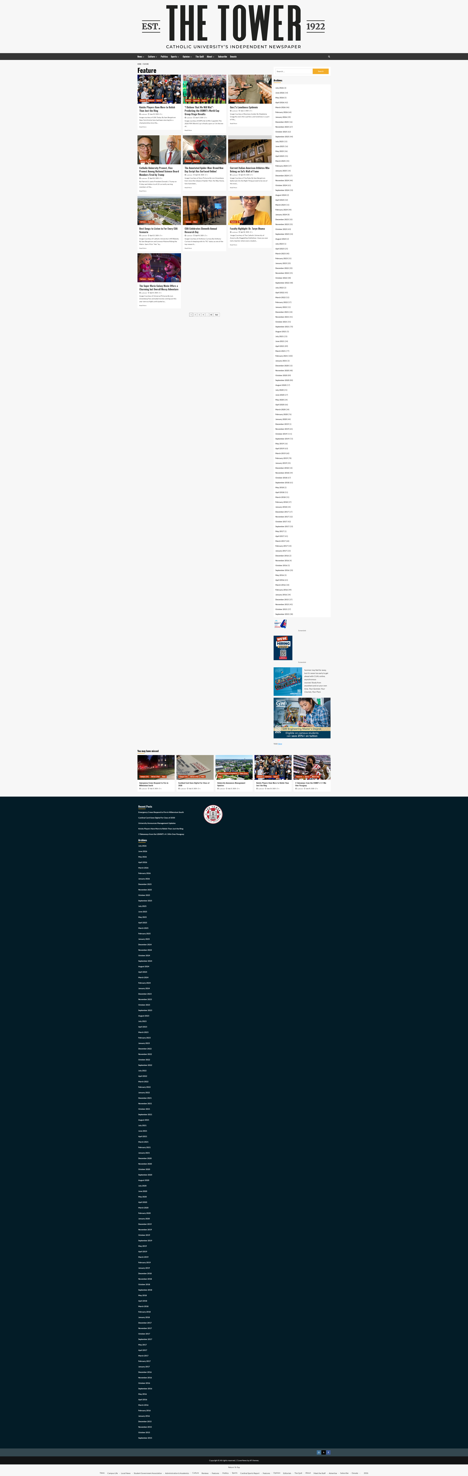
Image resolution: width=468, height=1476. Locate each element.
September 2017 (282, 526)
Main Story (243, 773)
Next (216, 314)
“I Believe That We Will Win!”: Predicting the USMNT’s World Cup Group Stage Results (202, 110)
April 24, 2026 (245, 175)
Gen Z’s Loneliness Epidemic (244, 107)
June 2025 (279, 146)
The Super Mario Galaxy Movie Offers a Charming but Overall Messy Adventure (159, 287)
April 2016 (279, 580)
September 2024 (282, 190)
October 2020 (281, 375)
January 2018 (281, 507)
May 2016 (279, 575)
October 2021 (281, 322)
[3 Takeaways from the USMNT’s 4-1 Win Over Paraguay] (312, 767)
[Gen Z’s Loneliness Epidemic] (250, 89)
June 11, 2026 (199, 117)
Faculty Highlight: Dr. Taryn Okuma (247, 228)
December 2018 (282, 468)
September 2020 (282, 380)
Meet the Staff (320, 1473)
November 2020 (282, 370)
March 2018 (280, 497)
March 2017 (280, 541)
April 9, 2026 (154, 293)
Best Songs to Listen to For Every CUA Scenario (158, 230)
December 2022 (282, 268)
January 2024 (281, 214)
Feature (142, 100)
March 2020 (280, 409)
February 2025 (281, 166)
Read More (142, 127)
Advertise (333, 1473)
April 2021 (279, 346)
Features (151, 100)
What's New (315, 777)
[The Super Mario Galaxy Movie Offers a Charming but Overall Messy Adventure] (159, 267)
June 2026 (279, 93)
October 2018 (281, 478)
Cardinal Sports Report (249, 1473)
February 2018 (281, 502)
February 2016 (281, 590)
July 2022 (279, 288)
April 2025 (279, 156)
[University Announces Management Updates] (234, 767)
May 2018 (279, 487)
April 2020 (279, 404)
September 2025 (282, 136)
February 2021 (281, 356)
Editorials (287, 1473)
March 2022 (280, 297)
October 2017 (281, 521)
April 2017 (279, 536)
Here (280, 744)
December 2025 (282, 122)
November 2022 (282, 273)
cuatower (144, 114)
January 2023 (281, 263)
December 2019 (282, 424)
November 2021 (282, 317)
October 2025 (281, 132)
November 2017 (282, 517)
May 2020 (279, 400)
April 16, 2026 (199, 235)
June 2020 (279, 395)
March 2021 (280, 351)
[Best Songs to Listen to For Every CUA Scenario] (159, 210)
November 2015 (282, 604)
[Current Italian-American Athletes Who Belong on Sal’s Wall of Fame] (250, 149)
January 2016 (281, 595)
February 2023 (281, 258)
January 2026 (281, 117)
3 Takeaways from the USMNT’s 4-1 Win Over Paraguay (310, 784)
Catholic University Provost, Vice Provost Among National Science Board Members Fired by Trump (159, 171)
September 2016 (282, 570)
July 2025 (279, 141)
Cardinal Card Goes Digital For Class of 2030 (194, 784)
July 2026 (279, 88)
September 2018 (282, 482)
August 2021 (280, 331)
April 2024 (279, 200)
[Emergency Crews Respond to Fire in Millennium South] (156, 767)
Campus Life (144, 777)
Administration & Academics (228, 773)
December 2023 (282, 219)
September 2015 (282, 614)
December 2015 (282, 599)
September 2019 (282, 439)
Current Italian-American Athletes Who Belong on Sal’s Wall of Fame (249, 169)
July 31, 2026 (154, 788)
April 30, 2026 (154, 178)
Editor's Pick (155, 777)
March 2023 (280, 253)
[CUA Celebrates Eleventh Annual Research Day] (204, 210)
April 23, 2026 (154, 235)
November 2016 (282, 560)
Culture (151, 56)
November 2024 (282, 180)
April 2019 (279, 448)
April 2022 (279, 292)
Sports (174, 56)
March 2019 (280, 453)
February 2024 (281, 210)
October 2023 (281, 229)
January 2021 (281, 361)
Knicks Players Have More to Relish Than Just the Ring (157, 108)
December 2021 (282, 312)
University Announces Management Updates (231, 784)
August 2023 (280, 239)
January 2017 (281, 551)
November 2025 (282, 127)
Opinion (186, 56)
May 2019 (279, 443)
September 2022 (282, 283)
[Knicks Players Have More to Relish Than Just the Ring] (159, 89)
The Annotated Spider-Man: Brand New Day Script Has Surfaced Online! (204, 169)
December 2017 (282, 512)
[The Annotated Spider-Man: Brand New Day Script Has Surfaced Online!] (204, 149)
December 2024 (282, 175)
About (209, 56)
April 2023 (279, 249)
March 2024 (280, 205)
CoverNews (242, 1460)
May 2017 (279, 531)
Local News (126, 1473)
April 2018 (279, 492)
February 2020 (281, 414)
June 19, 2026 (310, 788)
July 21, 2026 (232, 788)
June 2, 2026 (245, 111)
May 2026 (279, 97)
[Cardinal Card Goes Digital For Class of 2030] (195, 767)
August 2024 (280, 195)
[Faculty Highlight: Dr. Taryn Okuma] (250, 210)
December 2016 (282, 556)
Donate (233, 56)
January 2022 (281, 307)
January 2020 (281, 419)
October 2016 (281, 565)
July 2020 (279, 390)
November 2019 (282, 429)
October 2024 (281, 185)
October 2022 (281, 278)
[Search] (329, 56)
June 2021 (279, 341)
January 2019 (281, 463)
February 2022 (281, 302)
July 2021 (279, 336)
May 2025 (279, 151)
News (139, 56)
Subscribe (222, 56)
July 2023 (279, 244)
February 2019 (281, 458)
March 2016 (280, 585)
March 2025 (280, 161)
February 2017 (281, 546)
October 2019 (281, 434)
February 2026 (281, 112)
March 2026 (280, 107)
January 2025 (281, 171)
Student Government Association (148, 1473)
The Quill (199, 56)
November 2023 (282, 224)
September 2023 (282, 234)
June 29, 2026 (154, 114)
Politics (164, 56)
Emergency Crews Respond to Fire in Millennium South (153, 784)
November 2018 (282, 473)
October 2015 (281, 609)
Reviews (205, 1473)
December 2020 (282, 365)
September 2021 (282, 327)
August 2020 (280, 385)
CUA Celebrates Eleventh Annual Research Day (201, 230)
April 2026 (279, 102)
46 (211, 314)
